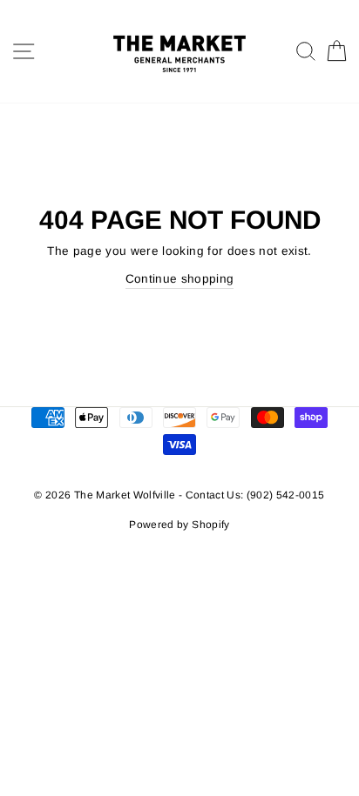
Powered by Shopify (179, 524)
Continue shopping (179, 278)
